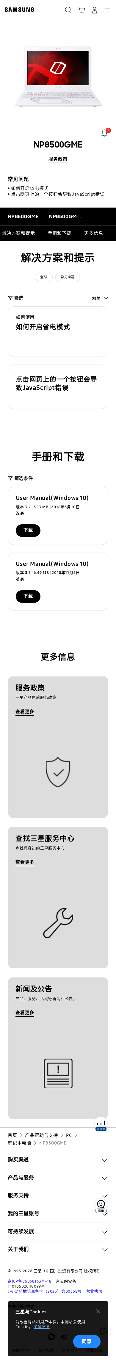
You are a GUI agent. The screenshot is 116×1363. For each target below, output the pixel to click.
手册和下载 (59, 233)
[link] (104, 133)
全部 (43, 277)
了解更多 (42, 1327)
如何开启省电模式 (29, 188)
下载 (28, 530)
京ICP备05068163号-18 (29, 1281)
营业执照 (94, 1291)
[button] (58, 331)
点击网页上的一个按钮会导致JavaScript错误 (58, 194)
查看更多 (24, 711)
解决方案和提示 (18, 233)
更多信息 (93, 233)
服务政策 (57, 159)
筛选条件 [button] (23, 478)
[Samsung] (18, 9)
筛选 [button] (18, 298)
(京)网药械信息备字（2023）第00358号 (44, 1291)
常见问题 (67, 277)
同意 (87, 1341)
